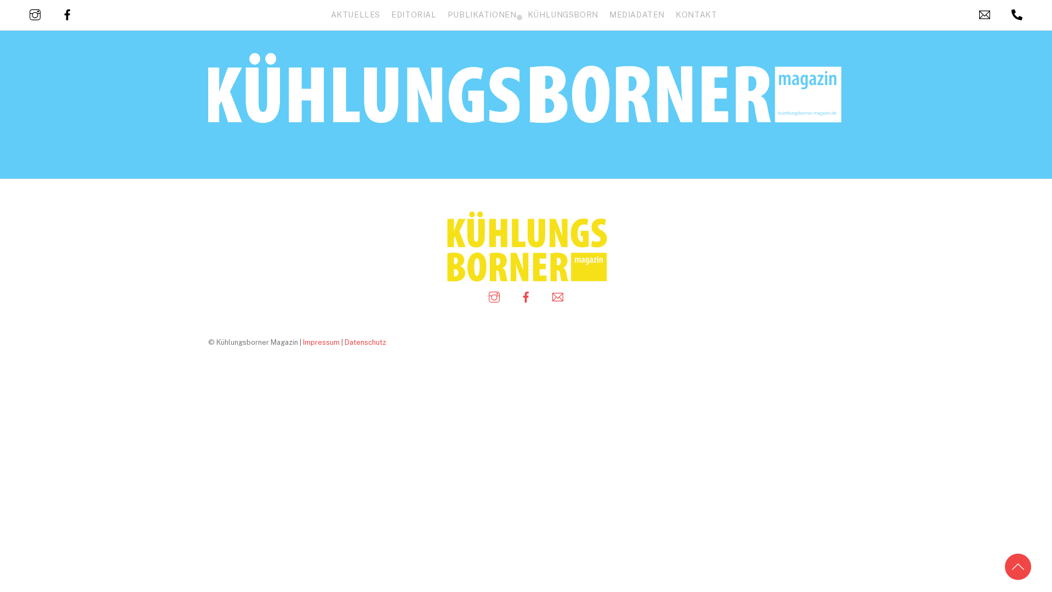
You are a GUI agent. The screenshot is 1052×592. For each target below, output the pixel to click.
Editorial (413, 14)
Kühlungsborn (563, 14)
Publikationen (482, 14)
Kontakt (696, 14)
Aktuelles (355, 14)
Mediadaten (637, 14)
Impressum (321, 342)
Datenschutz (365, 342)
